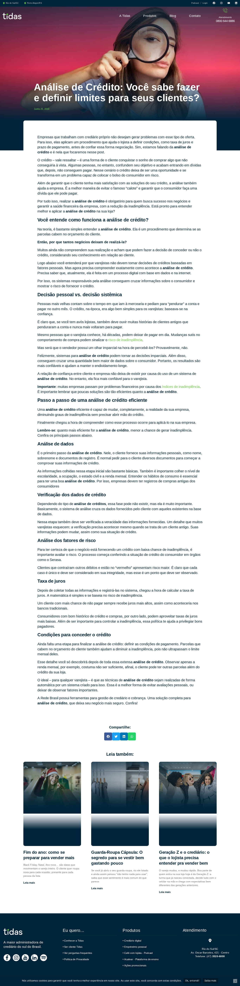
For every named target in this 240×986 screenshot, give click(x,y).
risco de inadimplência (125, 339)
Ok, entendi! (192, 980)
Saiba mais (210, 980)
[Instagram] (221, 3)
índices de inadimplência (181, 386)
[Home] (13, 931)
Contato (195, 16)
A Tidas (124, 16)
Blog (173, 16)
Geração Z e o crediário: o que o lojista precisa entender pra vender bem (184, 857)
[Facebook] (214, 3)
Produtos (149, 16)
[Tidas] (12, 16)
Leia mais (29, 882)
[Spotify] (43, 957)
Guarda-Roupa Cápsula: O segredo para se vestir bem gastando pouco (117, 857)
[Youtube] (229, 3)
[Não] (235, 981)
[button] (108, 736)
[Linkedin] (236, 3)
